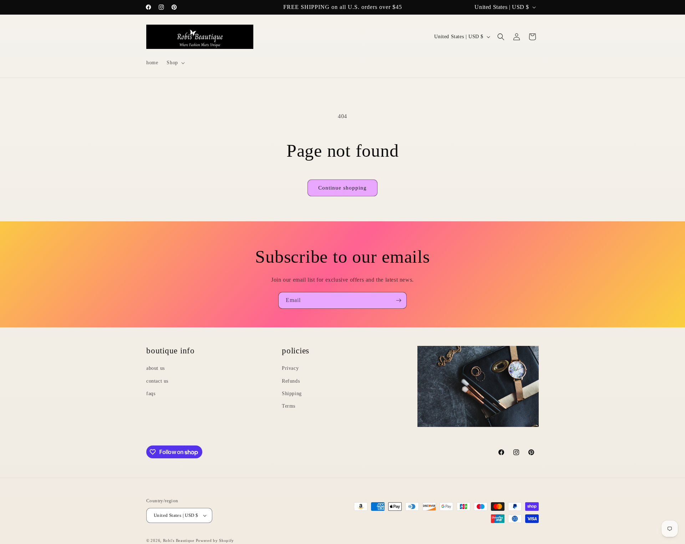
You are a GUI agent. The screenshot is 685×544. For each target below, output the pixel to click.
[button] (174, 62)
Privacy (290, 368)
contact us (157, 380)
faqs (150, 393)
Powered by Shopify (215, 540)
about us (155, 368)
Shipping (292, 393)
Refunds (291, 380)
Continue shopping (342, 188)
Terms (288, 406)
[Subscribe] (398, 300)
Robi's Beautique (178, 540)
